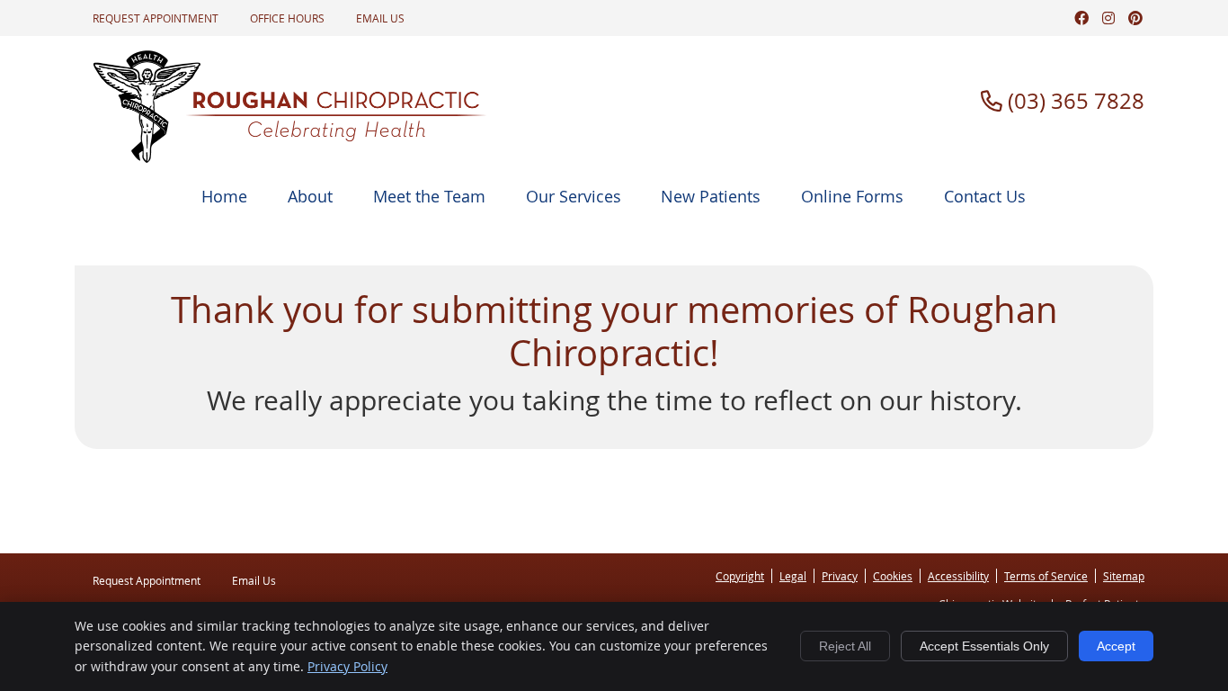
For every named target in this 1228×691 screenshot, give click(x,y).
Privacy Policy (347, 666)
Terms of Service (1046, 576)
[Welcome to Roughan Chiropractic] (290, 157)
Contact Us (985, 196)
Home (224, 196)
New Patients (711, 196)
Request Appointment (155, 18)
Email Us (380, 18)
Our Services (573, 196)
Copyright (740, 576)
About (310, 196)
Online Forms (852, 196)
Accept (1116, 646)
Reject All (845, 646)
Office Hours (287, 18)
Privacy (840, 576)
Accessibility (958, 576)
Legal (792, 576)
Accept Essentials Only (984, 646)
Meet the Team (429, 196)
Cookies (892, 576)
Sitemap (1123, 576)
